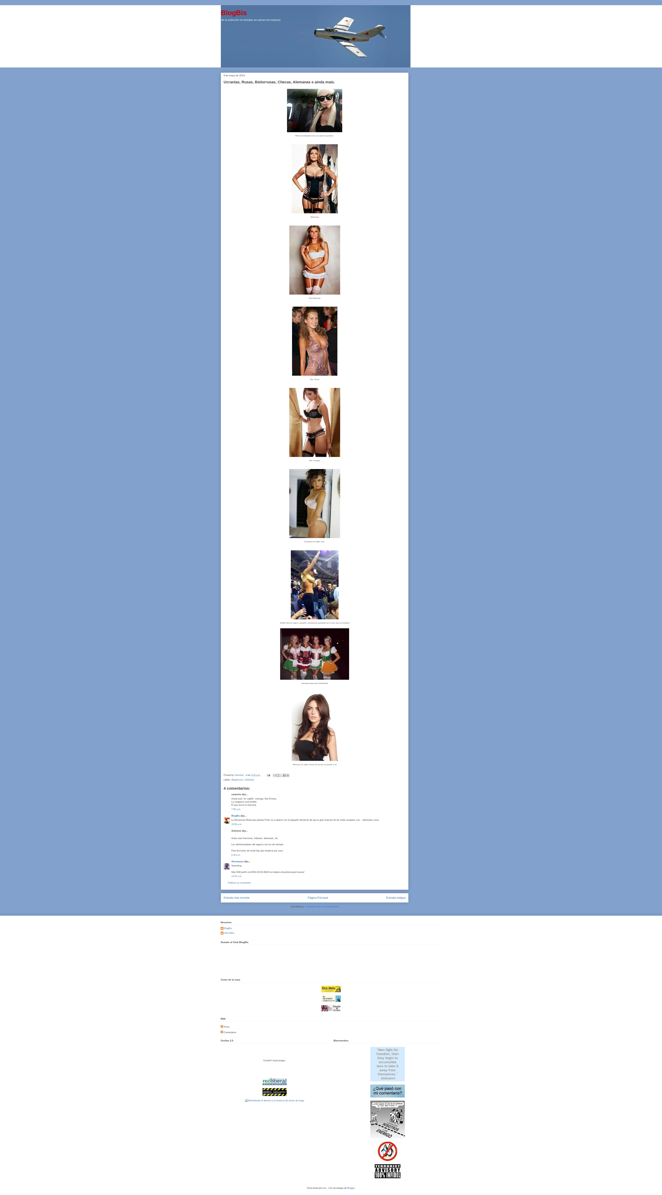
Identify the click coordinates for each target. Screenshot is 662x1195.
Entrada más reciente (237, 897)
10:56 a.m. (236, 824)
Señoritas (249, 779)
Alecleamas (237, 861)
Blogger (351, 1188)
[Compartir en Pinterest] (287, 775)
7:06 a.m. (236, 809)
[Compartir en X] (281, 775)
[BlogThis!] (278, 775)
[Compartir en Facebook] (284, 775)
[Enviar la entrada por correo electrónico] (268, 775)
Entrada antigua (396, 897)
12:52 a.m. (236, 876)
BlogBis (234, 13)
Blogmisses (237, 779)
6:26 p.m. (236, 855)
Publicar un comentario (239, 882)
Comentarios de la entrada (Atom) (322, 906)
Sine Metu (229, 933)
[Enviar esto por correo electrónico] (274, 775)
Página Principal (318, 897)
